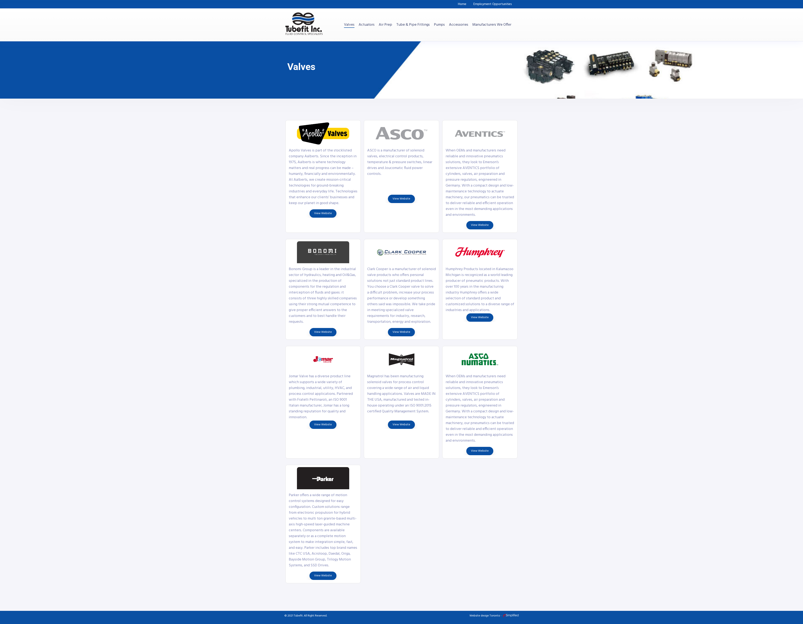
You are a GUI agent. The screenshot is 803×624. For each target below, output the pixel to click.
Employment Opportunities (492, 4)
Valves (349, 25)
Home (462, 4)
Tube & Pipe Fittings (413, 25)
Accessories (458, 25)
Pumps (439, 25)
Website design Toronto (485, 615)
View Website (323, 213)
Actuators (367, 25)
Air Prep (385, 25)
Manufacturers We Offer (491, 25)
